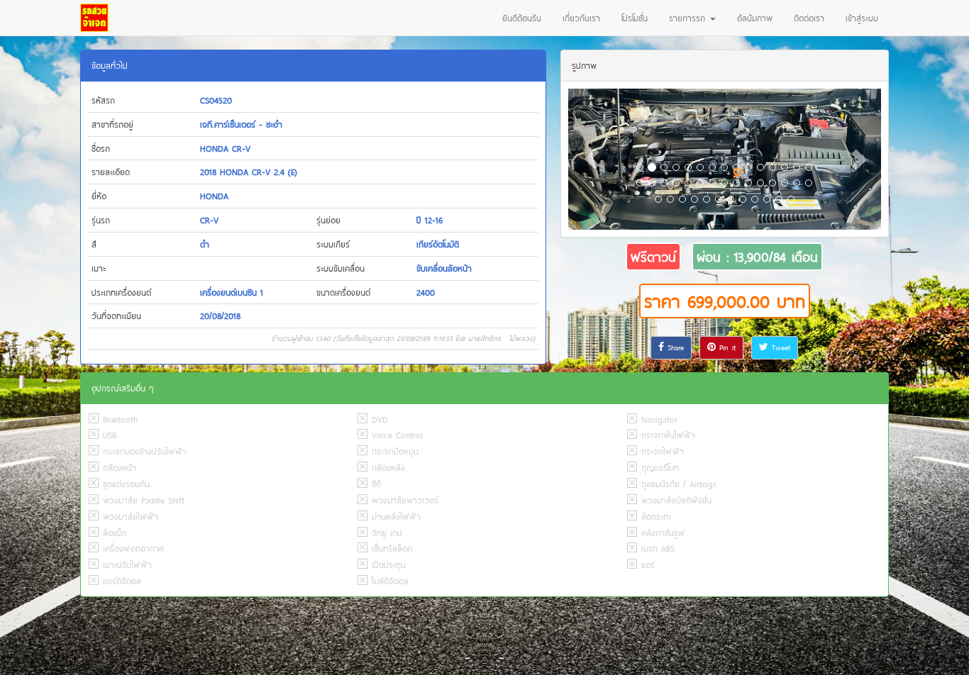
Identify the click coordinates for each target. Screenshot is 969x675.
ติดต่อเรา (809, 17)
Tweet (779, 347)
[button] (591, 159)
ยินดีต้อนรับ (521, 17)
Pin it (726, 347)
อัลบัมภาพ (755, 17)
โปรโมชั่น (634, 17)
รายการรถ (689, 17)
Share (674, 347)
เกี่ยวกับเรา (581, 17)
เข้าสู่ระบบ (862, 17)
